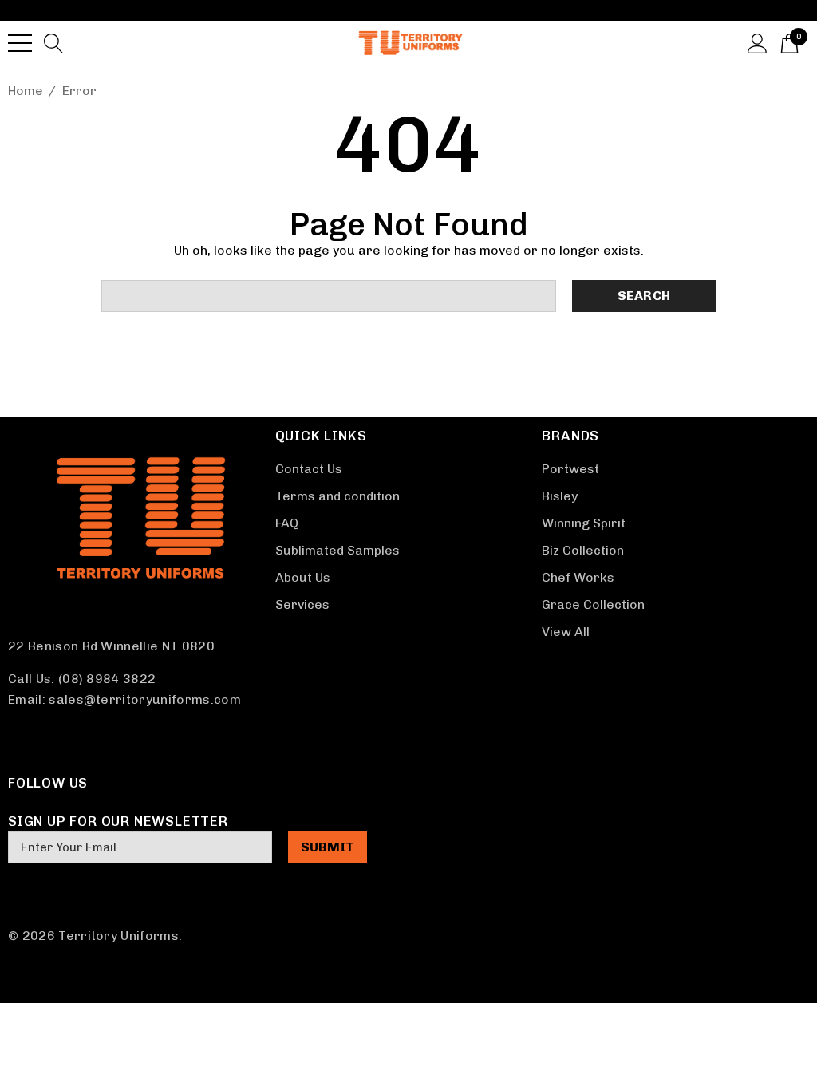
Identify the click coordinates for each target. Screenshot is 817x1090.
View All (566, 631)
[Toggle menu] (20, 43)
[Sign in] (758, 42)
